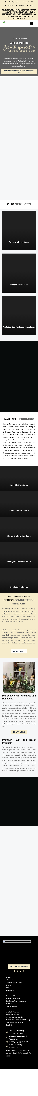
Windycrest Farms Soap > (19, 562)
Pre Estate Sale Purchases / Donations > (19, 327)
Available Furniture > (19, 485)
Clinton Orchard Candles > (19, 536)
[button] (31, 23)
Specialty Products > (19, 587)
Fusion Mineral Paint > (19, 511)
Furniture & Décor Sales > (19, 242)
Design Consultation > (19, 285)
